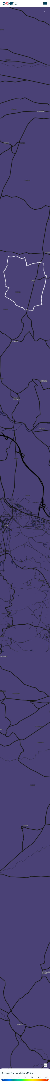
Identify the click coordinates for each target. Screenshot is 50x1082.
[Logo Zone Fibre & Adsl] (10, 3)
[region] (25, 541)
